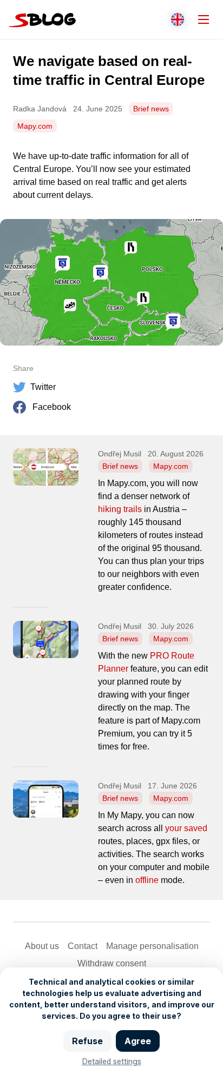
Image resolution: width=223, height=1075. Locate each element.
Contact (82, 946)
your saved (186, 828)
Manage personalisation (152, 946)
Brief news (151, 108)
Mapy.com (35, 126)
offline (147, 880)
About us (42, 946)
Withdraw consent (111, 963)
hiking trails (120, 509)
